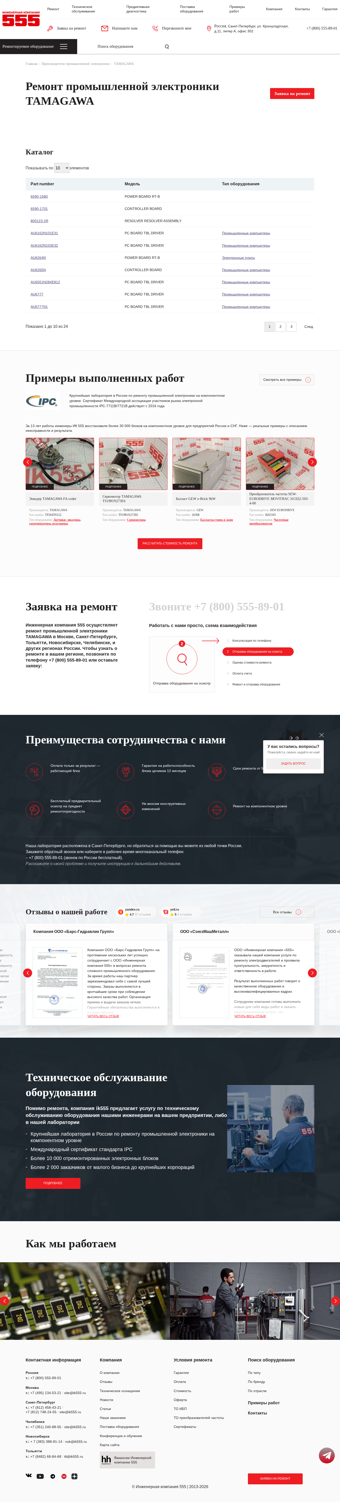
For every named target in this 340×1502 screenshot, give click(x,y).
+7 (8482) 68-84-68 (45, 1456)
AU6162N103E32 (44, 245)
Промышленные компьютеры (246, 233)
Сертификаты (185, 1427)
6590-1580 (39, 196)
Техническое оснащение (120, 1391)
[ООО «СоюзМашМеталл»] (204, 982)
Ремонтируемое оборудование (28, 46)
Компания (274, 9)
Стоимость (182, 1391)
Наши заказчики (113, 1418)
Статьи (105, 1409)
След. (309, 327)
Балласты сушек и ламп (216, 520)
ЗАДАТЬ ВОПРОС (293, 763)
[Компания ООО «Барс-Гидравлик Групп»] (57, 982)
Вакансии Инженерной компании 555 (132, 1460)
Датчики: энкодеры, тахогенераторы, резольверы (55, 522)
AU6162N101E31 (44, 233)
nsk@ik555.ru (76, 1442)
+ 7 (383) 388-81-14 (46, 1442)
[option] (60, 482)
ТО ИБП (180, 1409)
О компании (109, 1373)
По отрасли (257, 1391)
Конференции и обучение (121, 1436)
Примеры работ (264, 1403)
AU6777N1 (39, 307)
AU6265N (38, 270)
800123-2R (39, 221)
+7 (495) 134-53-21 (45, 1393)
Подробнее (53, 1183)
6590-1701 (39, 209)
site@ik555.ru (75, 1393)
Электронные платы (238, 258)
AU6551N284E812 (45, 282)
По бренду (256, 1382)
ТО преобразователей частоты (199, 1418)
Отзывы (106, 1382)
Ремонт (53, 9)
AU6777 (37, 294)
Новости (106, 1400)
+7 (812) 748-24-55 (41, 1412)
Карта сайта (109, 1445)
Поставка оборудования (119, 1427)
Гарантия (330, 9)
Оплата (180, 1382)
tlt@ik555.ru (73, 1456)
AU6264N (38, 258)
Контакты (302, 9)
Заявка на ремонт (275, 1478)
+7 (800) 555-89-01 (322, 28)
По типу (254, 1373)
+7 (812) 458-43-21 (45, 1407)
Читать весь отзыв (103, 1016)
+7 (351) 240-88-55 (45, 1427)
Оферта (180, 1400)
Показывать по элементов (57, 168)
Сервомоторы (136, 520)
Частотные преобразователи (268, 522)
